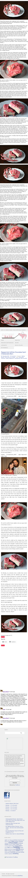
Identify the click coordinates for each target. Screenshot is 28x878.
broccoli (22, 840)
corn (21, 844)
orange (14, 849)
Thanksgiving (17, 358)
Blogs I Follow (19, 345)
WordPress (20, 875)
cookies (17, 844)
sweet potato (18, 852)
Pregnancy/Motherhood (7, 342)
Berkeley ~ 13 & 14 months (11, 808)
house (8, 357)
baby (11, 840)
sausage (21, 850)
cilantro (6, 844)
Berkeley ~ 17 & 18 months (11, 805)
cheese (16, 841)
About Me (17, 340)
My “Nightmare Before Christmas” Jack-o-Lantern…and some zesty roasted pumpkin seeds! (15, 828)
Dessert (2, 357)
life (11, 357)
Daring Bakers (19, 846)
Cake (12, 841)
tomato (22, 852)
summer (12, 852)
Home (2, 340)
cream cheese (11, 845)
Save (3, 636)
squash (8, 852)
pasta (18, 849)
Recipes (17, 342)
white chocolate (23, 358)
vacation (6, 853)
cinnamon (10, 844)
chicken (21, 841)
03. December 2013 (5, 356)
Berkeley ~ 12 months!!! (11, 810)
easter (6, 847)
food (6, 357)
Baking (23, 356)
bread (19, 840)
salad (18, 850)
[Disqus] (14, 669)
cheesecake (21, 357)
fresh (12, 847)
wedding (15, 853)
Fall (8, 847)
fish (10, 847)
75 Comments (13, 356)
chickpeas (6, 843)
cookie (13, 844)
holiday (7, 358)
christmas (3, 358)
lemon (6, 849)
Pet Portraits (4, 347)
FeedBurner (17, 785)
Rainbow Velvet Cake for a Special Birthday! (15, 833)
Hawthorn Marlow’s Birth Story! (12, 803)
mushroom (10, 849)
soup (6, 852)
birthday (15, 840)
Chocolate (13, 843)
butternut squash (8, 841)
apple (6, 840)
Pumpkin (10, 850)
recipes (13, 357)
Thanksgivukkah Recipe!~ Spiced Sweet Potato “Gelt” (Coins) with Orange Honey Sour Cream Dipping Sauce (15, 820)
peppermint (11, 358)
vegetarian (10, 853)
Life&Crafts (4, 345)
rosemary (14, 850)
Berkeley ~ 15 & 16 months (11, 807)
